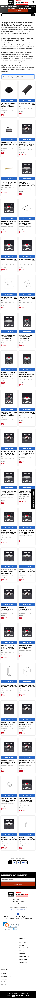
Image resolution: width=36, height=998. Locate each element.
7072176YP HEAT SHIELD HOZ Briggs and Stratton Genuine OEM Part (26, 453)
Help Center (4, 982)
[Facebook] (18, 914)
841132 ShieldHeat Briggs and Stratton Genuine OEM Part (27, 104)
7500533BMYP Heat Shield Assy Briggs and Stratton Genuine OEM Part (8, 800)
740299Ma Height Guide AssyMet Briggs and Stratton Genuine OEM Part (8, 105)
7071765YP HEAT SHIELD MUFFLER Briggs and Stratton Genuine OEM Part (8, 493)
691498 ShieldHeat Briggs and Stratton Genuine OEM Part (27, 261)
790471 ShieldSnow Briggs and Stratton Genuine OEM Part (27, 298)
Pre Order (27, 139)
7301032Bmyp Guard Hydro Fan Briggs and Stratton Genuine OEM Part (25, 801)
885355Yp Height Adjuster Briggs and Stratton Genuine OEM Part (8, 223)
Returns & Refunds (24, 956)
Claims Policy (23, 959)
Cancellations (23, 962)
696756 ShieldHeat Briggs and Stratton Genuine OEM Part (9, 298)
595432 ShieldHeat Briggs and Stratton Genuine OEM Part (27, 686)
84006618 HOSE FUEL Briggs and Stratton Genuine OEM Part (25, 336)
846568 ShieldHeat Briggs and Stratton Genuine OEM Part (27, 762)
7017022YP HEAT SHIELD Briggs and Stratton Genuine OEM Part (8, 571)
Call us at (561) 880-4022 (24, 8)
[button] (10, 926)
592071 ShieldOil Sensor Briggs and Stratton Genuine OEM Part (8, 336)
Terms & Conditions (24, 948)
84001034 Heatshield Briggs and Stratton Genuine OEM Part (25, 609)
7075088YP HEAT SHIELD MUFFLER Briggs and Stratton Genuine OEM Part (8, 454)
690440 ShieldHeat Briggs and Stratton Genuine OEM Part (9, 144)
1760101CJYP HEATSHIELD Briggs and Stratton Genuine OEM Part (26, 375)
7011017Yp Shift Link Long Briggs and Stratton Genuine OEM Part (8, 183)
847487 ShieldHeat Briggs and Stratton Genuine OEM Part (27, 571)
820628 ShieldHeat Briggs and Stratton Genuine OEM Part (9, 261)
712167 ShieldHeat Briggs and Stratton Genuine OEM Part (9, 839)
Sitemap (3, 984)
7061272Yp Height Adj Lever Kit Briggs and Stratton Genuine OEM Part (7, 648)
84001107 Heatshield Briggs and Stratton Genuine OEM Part (7, 609)
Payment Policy (23, 945)
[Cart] (33, 2)
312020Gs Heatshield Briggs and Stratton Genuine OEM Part (25, 223)
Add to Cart (9, 100)
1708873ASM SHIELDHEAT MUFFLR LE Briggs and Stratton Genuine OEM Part (9, 414)
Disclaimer (22, 953)
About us (3, 973)
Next (24, 862)
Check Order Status (18, 10)
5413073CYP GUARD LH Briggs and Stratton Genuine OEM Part (8, 374)
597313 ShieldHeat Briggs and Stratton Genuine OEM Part (9, 686)
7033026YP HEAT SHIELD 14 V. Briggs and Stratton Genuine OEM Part (26, 532)
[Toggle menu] (2, 2)
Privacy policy (23, 942)
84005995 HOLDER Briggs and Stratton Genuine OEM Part (27, 413)
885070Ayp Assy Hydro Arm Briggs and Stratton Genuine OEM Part (8, 762)
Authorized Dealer (6, 976)
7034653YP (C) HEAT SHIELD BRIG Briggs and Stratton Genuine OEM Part (8, 533)
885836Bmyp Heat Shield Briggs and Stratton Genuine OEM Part (8, 724)
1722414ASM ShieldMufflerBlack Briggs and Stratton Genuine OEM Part (27, 184)
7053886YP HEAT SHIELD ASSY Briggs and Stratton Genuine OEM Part (26, 492)
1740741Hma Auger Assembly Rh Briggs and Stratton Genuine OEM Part (26, 145)
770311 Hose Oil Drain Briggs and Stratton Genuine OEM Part (25, 647)
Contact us (4, 979)
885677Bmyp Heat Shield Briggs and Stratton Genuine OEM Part (26, 724)
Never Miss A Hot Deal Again (33, 499)
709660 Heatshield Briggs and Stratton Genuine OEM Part (27, 839)
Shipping (21, 951)
